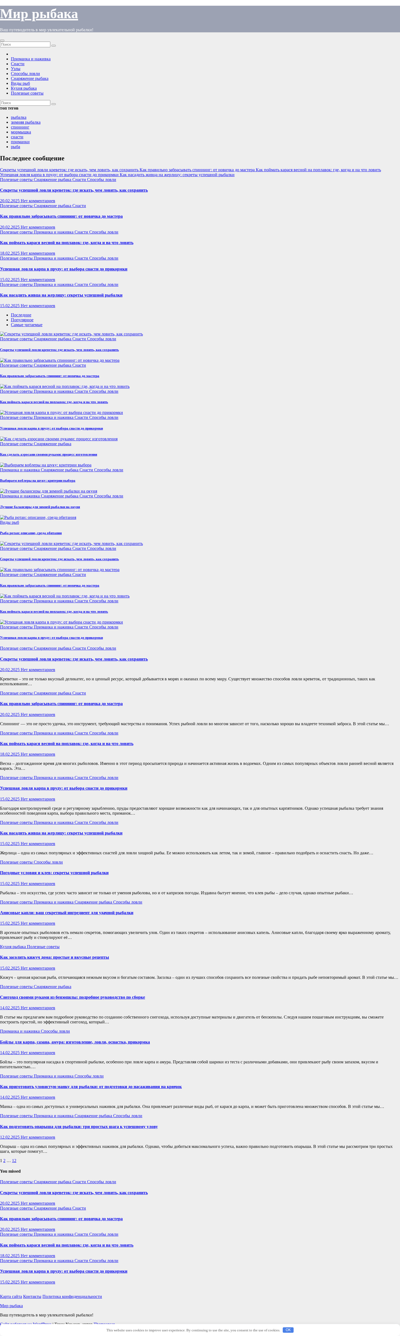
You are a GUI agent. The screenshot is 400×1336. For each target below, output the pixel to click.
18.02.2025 (10, 253)
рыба (15, 146)
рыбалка (18, 117)
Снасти (17, 63)
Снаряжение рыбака (29, 78)
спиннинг (20, 127)
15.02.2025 (10, 279)
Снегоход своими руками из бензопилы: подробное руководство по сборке (72, 997)
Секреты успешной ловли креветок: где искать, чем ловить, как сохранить (74, 190)
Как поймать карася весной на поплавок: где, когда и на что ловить (66, 242)
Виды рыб (20, 83)
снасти (17, 137)
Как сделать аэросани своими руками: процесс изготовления (48, 454)
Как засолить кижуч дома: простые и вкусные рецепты (54, 957)
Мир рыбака (39, 13)
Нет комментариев (38, 200)
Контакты (32, 1296)
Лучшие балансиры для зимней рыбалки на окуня (40, 507)
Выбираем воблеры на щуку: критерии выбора (37, 480)
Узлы (15, 68)
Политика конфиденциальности (72, 1296)
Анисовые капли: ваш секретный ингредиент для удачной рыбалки (66, 912)
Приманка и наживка (31, 59)
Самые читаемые (26, 324)
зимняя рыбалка (26, 122)
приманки (20, 141)
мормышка (21, 132)
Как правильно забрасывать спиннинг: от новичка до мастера (61, 216)
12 (14, 1160)
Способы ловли (25, 73)
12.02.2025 (10, 1137)
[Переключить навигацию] (2, 40)
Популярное (22, 319)
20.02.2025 (10, 200)
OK (288, 1330)
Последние (21, 315)
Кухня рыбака (24, 88)
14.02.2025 (10, 1007)
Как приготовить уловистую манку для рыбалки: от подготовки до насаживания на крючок (91, 1086)
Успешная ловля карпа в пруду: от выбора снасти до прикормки (63, 269)
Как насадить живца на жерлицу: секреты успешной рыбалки (61, 295)
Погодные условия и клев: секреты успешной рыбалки (54, 872)
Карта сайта (11, 1296)
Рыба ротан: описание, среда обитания (31, 533)
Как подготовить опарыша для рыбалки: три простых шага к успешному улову (79, 1126)
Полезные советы (27, 93)
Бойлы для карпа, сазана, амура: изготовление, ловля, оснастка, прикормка (75, 1042)
